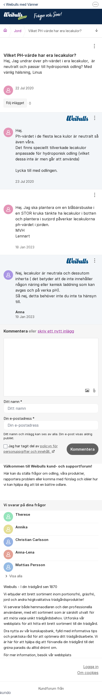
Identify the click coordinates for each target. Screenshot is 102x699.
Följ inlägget (15, 103)
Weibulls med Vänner (22, 4)
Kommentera (82, 449)
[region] (51, 75)
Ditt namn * (13, 402)
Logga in (90, 666)
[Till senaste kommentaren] (96, 31)
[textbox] (51, 362)
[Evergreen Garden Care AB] (5, 30)
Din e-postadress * (19, 418)
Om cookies (87, 672)
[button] (87, 390)
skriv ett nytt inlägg (56, 331)
